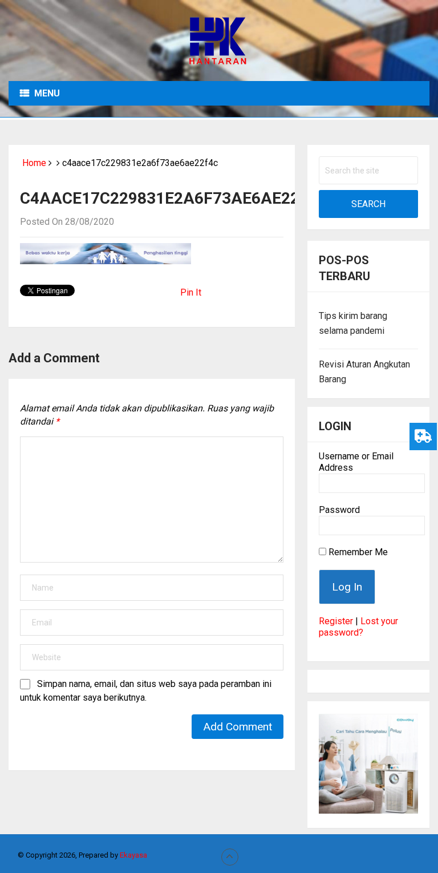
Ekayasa (133, 855)
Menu (47, 93)
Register (336, 621)
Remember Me (357, 552)
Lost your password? (358, 627)
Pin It (190, 292)
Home (33, 162)
